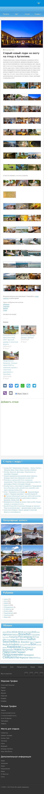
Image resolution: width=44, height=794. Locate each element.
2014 (9, 632)
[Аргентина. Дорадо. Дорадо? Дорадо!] (28, 329)
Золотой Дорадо (6, 718)
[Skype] (28, 386)
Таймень (3, 723)
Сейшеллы (11, 657)
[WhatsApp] (22, 386)
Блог (5, 601)
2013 (4, 632)
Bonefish (24, 634)
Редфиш (3, 698)
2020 (38, 632)
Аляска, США (5, 738)
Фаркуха (23, 657)
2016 (20, 632)
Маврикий (4, 746)
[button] (9, 85)
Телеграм (6, 306)
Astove (15, 635)
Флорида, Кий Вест (7, 749)
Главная (4, 667)
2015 (14, 632)
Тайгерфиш (4, 721)
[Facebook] (11, 386)
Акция (6, 644)
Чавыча (32, 658)
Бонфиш (3, 701)
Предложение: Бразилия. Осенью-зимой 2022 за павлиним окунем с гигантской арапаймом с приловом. (10, 367)
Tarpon (32, 642)
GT (34, 637)
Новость (19, 649)
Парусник (9, 652)
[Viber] (5, 393)
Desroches (6, 637)
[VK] (5, 386)
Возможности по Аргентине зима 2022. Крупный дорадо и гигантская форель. (10, 339)
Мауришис (8, 650)
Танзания (4, 741)
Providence (21, 639)
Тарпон (3, 690)
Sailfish (31, 639)
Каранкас (14, 647)
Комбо (6, 603)
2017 (25, 632)
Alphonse (7, 634)
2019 (33, 632)
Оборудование (8, 607)
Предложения (8, 613)
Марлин (3, 693)
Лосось (33, 647)
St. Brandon (23, 642)
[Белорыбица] (11, 534)
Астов (27, 645)
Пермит (21, 652)
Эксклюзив (7, 615)
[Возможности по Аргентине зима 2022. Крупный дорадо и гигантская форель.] (11, 329)
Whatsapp (6, 304)
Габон (3, 743)
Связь (40, 667)
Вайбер (5, 308)
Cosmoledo (35, 635)
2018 (29, 632)
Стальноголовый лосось (8, 715)
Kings (13, 639)
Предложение (13, 654)
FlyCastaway (25, 636)
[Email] (11, 393)
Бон (33, 644)
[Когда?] (27, 12)
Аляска (22, 645)
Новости (6, 605)
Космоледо (26, 647)
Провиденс (28, 655)
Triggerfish (37, 642)
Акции (6, 599)
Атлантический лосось (8, 713)
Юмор (6, 617)
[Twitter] (17, 386)
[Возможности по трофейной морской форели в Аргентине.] (32, 534)
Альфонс (14, 644)
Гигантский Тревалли (7, 685)
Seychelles (10, 641)
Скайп (5, 310)
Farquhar (13, 637)
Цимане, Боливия (6, 735)
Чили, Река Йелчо (6, 751)
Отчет (29, 649)
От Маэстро (8, 609)
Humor (9, 639)
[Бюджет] (38, 12)
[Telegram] (34, 386)
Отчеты (6, 611)
